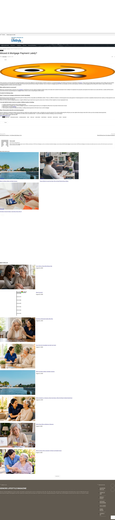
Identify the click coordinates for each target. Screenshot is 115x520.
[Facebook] (114, 34)
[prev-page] (1, 215)
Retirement (4, 48)
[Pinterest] (20, 60)
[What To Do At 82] (17, 303)
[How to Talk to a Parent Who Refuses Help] (17, 277)
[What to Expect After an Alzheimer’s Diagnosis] (17, 435)
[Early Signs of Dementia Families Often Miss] (17, 329)
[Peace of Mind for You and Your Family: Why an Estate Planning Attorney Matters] (59, 165)
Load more (57, 476)
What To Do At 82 (39, 292)
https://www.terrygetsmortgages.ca (15, 142)
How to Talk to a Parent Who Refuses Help (44, 266)
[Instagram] (112, 490)
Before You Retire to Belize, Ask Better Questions (8, 181)
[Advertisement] (56, 40)
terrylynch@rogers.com (5, 115)
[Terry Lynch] (1, 56)
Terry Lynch (5, 56)
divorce (80, 82)
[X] (15, 60)
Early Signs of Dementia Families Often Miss (44, 318)
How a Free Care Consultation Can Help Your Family (46, 345)
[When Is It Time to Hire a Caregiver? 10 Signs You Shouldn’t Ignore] (17, 461)
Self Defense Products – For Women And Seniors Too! (11, 135)
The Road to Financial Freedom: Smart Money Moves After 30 (11, 211)
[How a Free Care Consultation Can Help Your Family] (17, 356)
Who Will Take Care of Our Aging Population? (106, 135)
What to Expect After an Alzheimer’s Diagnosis (44, 424)
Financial (8, 48)
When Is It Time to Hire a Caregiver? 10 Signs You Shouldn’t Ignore (49, 450)
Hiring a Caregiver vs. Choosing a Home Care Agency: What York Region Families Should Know (54, 397)
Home (1, 48)
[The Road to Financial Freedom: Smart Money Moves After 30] (19, 196)
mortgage (21, 89)
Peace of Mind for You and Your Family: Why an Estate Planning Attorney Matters (54, 181)
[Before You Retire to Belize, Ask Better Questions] (19, 165)
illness (59, 82)
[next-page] (3, 215)
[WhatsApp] (24, 60)
